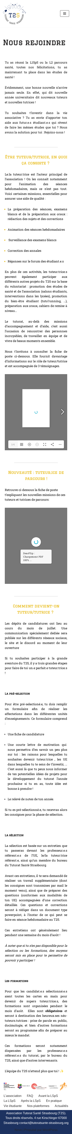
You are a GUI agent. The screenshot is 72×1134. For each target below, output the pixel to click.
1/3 (9, 577)
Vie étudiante (13, 1106)
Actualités (61, 1106)
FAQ (30, 1095)
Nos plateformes (38, 1106)
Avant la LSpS (48, 1095)
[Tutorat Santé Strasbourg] (14, 13)
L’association (13, 1095)
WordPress (50, 1130)
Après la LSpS (31, 1100)
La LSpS (10, 1100)
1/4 (13, 444)
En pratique (54, 1100)
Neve (18, 1130)
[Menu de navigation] (64, 13)
